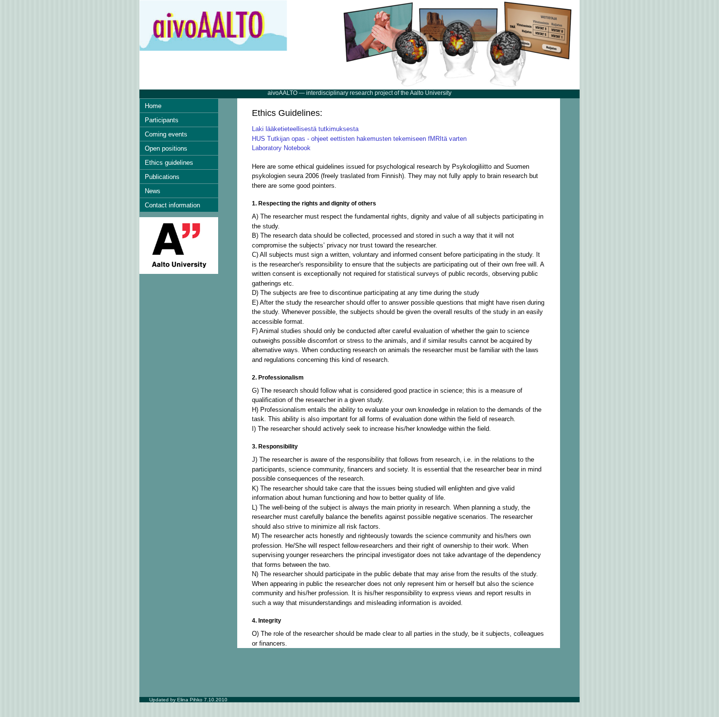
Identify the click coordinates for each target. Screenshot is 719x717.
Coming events (166, 134)
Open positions (166, 148)
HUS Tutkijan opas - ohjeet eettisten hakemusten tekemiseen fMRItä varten (359, 138)
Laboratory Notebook (281, 148)
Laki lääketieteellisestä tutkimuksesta (305, 129)
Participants (162, 120)
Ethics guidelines (169, 162)
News (152, 191)
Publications (162, 176)
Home (153, 106)
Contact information (172, 205)
